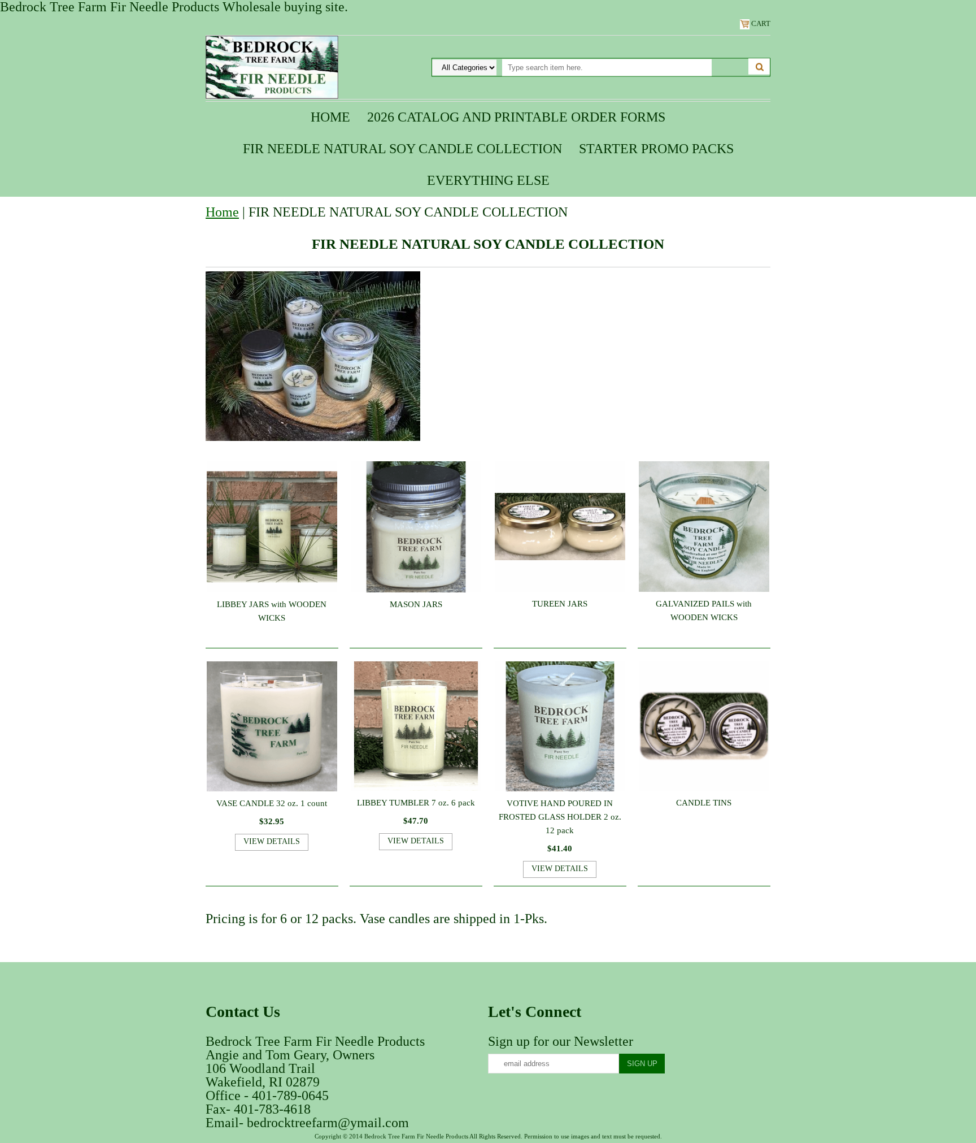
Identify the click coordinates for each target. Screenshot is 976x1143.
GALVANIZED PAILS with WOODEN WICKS (704, 610)
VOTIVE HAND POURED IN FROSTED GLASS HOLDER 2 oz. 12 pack (560, 817)
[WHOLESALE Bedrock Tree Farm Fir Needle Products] (272, 66)
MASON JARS (416, 604)
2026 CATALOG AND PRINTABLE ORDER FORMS (516, 117)
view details (271, 841)
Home (330, 117)
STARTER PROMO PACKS (656, 148)
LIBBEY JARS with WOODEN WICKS (271, 611)
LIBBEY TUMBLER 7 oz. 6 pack (416, 802)
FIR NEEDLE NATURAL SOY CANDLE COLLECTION (402, 148)
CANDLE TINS (703, 802)
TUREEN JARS (559, 603)
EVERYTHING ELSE (488, 180)
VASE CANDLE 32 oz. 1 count (271, 803)
